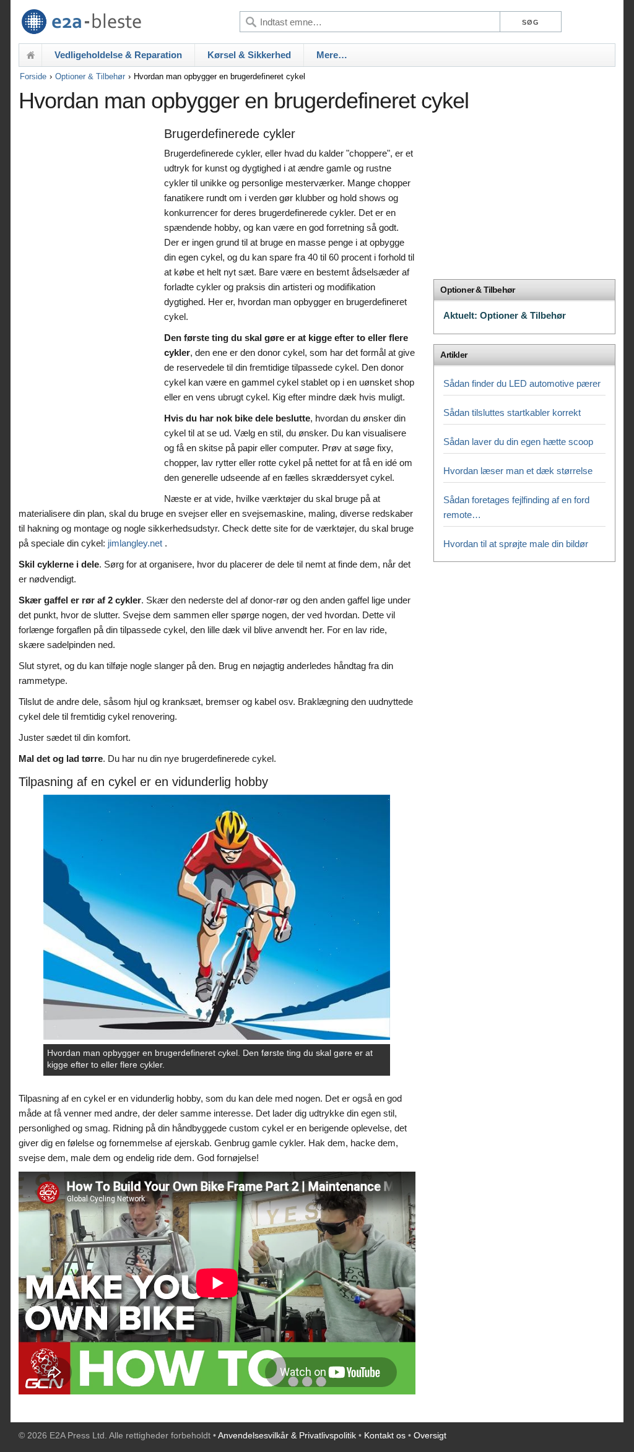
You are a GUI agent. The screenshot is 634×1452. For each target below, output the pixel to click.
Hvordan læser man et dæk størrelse (518, 470)
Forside (33, 76)
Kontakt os (385, 1435)
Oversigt (430, 1435)
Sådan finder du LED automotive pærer (522, 383)
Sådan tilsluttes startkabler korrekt (512, 412)
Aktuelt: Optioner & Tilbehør (504, 315)
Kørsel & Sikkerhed (249, 55)
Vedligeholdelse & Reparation (118, 55)
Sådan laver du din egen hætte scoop (518, 441)
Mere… (331, 55)
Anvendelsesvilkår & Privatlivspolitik (287, 1435)
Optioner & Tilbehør (90, 76)
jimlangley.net (135, 543)
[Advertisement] (88, 313)
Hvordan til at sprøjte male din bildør (515, 543)
